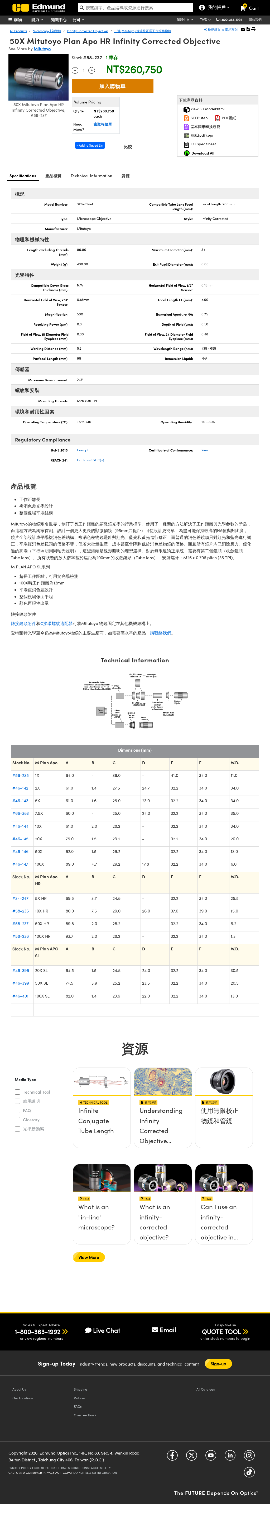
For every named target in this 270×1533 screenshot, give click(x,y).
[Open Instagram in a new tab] (249, 1457)
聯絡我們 (255, 19)
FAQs (78, 1406)
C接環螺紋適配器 (56, 623)
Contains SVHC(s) (90, 460)
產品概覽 (53, 175)
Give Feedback (85, 1415)
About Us (19, 1389)
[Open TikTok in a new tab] (249, 1474)
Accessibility (101, 1468)
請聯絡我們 (160, 633)
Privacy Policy (19, 1468)
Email (168, 1329)
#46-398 (20, 970)
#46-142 (20, 788)
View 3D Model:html (207, 108)
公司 (77, 19)
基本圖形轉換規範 (205, 126)
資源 (126, 175)
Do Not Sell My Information (95, 1473)
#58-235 (20, 775)
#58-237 (20, 923)
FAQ (27, 1110)
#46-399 (20, 983)
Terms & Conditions (73, 1468)
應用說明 (31, 1101)
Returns (79, 1398)
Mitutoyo (42, 48)
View (205, 450)
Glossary (31, 1119)
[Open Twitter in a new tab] (191, 1457)
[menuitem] (21, 19)
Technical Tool (36, 1092)
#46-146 (20, 851)
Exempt (82, 450)
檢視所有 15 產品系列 (222, 29)
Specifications (22, 175)
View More (89, 1257)
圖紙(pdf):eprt (202, 135)
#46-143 (20, 800)
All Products (18, 31)
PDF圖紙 (228, 117)
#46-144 (20, 826)
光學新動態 (33, 1129)
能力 (35, 19)
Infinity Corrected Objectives (87, 31)
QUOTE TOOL (221, 1331)
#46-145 (20, 838)
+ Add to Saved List (90, 145)
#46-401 (20, 996)
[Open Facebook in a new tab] (172, 1457)
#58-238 (20, 936)
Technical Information (91, 175)
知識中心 (59, 19)
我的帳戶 (215, 8)
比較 (127, 146)
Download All (202, 153)
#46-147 (20, 864)
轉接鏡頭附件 (23, 623)
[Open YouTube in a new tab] (211, 1457)
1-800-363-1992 (230, 19)
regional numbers (48, 1338)
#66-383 (20, 813)
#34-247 (20, 898)
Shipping (80, 1389)
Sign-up (218, 1363)
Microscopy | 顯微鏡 (47, 31)
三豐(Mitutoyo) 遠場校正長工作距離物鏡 (142, 31)
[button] (232, 19)
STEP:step (199, 117)
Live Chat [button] (106, 1330)
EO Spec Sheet (203, 143)
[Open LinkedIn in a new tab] (230, 1457)
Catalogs (205, 1389)
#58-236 (20, 911)
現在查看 (102, 1115)
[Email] (243, 29)
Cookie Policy (45, 1468)
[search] (135, 7)
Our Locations (22, 1398)
